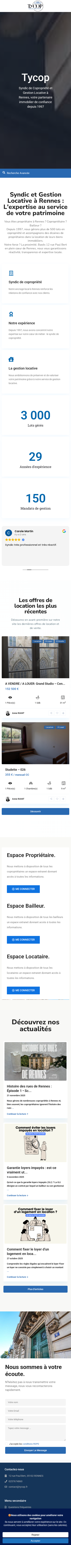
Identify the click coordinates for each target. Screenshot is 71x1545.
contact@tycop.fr (18, 1486)
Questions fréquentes (19, 1507)
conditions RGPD (31, 1444)
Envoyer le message (35, 1450)
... (13, 1108)
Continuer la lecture (16, 1114)
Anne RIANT (18, 713)
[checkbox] (6, 1444)
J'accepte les (24, 1444)
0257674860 (15, 1481)
